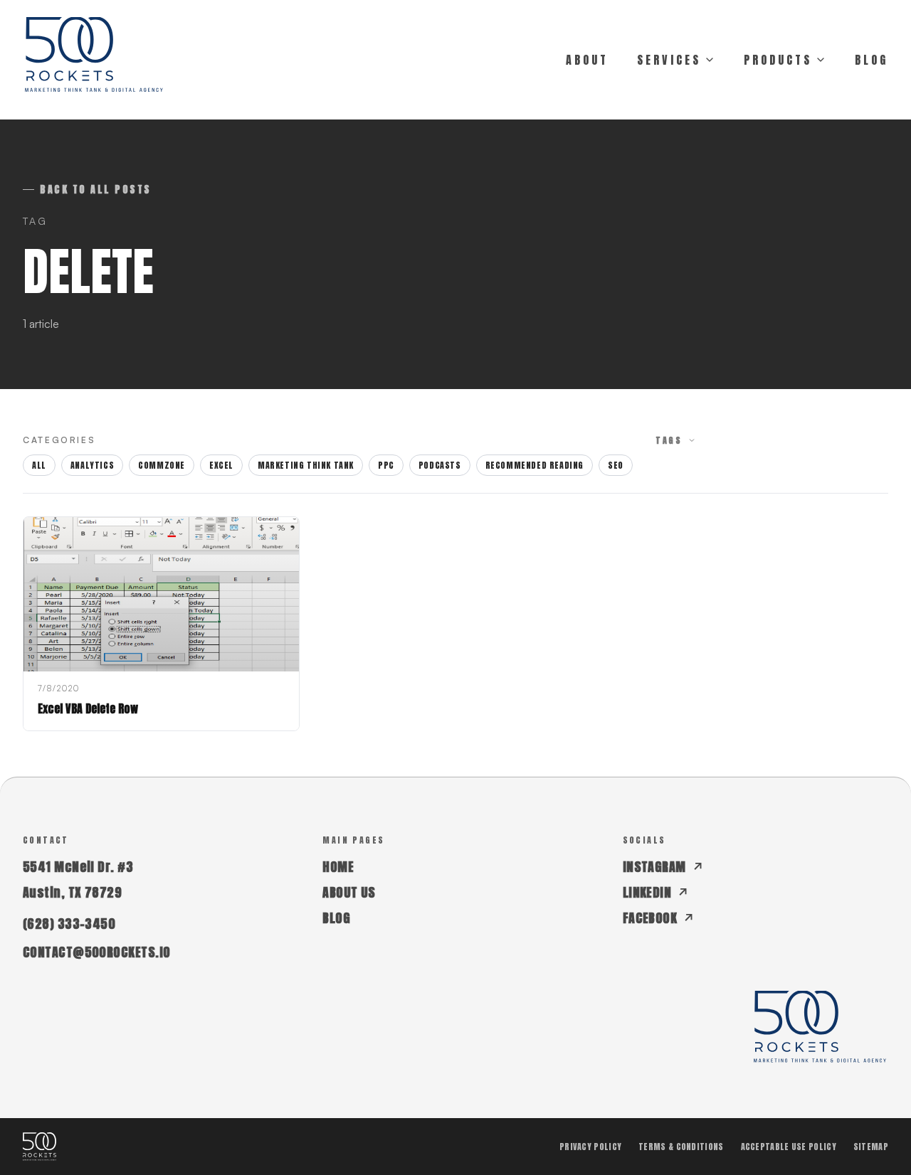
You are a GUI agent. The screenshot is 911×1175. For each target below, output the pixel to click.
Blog (336, 917)
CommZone (161, 465)
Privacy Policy (590, 1146)
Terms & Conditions (680, 1146)
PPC (386, 465)
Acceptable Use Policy (788, 1146)
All (39, 465)
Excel (221, 465)
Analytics (92, 465)
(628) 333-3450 (69, 923)
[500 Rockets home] (94, 59)
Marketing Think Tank (306, 465)
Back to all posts (96, 190)
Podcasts (439, 465)
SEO (615, 465)
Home (338, 866)
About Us (349, 892)
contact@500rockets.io (96, 952)
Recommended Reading (534, 465)
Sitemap (870, 1146)
